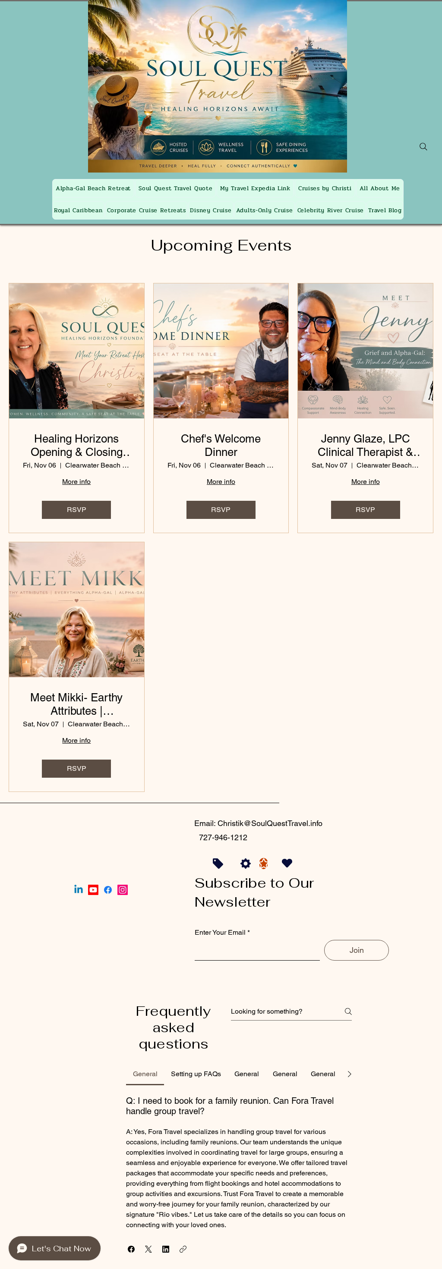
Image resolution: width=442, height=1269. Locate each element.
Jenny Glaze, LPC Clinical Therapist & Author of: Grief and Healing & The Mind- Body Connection (365, 445)
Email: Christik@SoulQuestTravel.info (258, 823)
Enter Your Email (220, 932)
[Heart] (287, 863)
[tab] (145, 1074)
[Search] (423, 147)
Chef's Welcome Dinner (221, 445)
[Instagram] (122, 890)
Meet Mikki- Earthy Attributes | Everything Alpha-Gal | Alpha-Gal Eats (76, 704)
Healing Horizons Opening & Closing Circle (77, 445)
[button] (131, 1249)
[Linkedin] (78, 890)
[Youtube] (93, 890)
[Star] (263, 863)
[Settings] (245, 863)
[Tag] (218, 863)
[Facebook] (108, 890)
